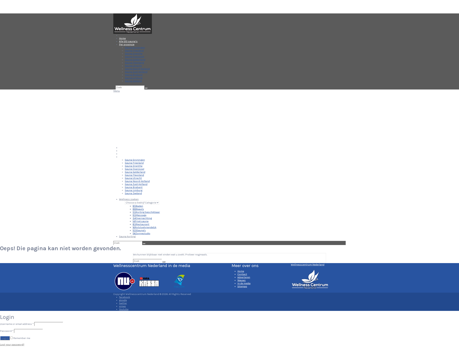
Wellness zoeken (129, 199)
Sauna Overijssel (134, 56)
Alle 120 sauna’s (128, 41)
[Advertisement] (229, 119)
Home (122, 38)
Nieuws (241, 280)
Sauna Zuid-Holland (136, 71)
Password (6, 331)
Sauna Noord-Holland (137, 68)
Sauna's (139, 230)
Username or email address (17, 324)
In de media (243, 283)
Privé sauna (140, 221)
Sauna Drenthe (133, 53)
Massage (139, 215)
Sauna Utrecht (133, 65)
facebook (124, 297)
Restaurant (141, 224)
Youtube (123, 309)
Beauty (138, 209)
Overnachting (142, 218)
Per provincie (126, 44)
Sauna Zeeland (133, 81)
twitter (123, 303)
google (123, 300)
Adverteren (243, 277)
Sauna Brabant (134, 74)
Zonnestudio (141, 233)
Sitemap (242, 286)
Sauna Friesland (134, 50)
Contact (242, 274)
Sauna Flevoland (134, 62)
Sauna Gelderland (135, 59)
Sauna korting (127, 236)
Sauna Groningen (135, 47)
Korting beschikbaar (146, 212)
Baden (138, 206)
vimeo (122, 306)
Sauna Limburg (133, 77)
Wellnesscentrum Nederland (307, 264)
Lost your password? (12, 344)
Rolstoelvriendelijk (144, 227)
